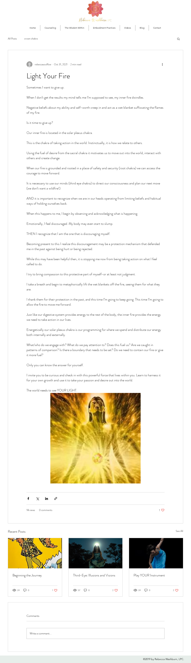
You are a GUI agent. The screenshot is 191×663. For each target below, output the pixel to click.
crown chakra (31, 38)
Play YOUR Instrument (149, 575)
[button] (178, 38)
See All (179, 531)
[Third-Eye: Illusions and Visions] (96, 553)
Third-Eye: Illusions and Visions (94, 575)
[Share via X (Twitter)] (37, 498)
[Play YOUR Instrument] (156, 553)
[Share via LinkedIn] (46, 498)
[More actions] (162, 64)
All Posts (12, 38)
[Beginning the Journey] (35, 553)
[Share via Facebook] (28, 498)
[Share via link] (55, 498)
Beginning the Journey (27, 575)
